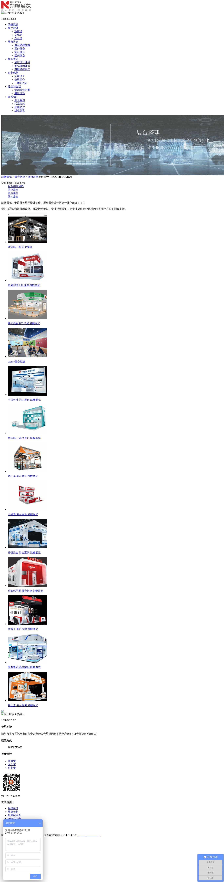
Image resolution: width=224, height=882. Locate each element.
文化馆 (18, 34)
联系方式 (19, 103)
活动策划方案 (22, 90)
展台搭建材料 (22, 45)
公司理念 (19, 76)
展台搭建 (13, 41)
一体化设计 (21, 83)
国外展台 (19, 48)
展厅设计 (13, 28)
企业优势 (13, 72)
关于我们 (19, 100)
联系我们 (13, 96)
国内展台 (19, 55)
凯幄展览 (13, 24)
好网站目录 (14, 815)
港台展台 (19, 52)
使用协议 (19, 107)
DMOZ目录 (14, 818)
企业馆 (18, 38)
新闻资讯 (13, 59)
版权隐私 (19, 110)
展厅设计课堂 (22, 62)
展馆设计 (13, 808)
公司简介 (19, 79)
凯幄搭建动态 (22, 69)
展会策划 (13, 811)
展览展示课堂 (22, 65)
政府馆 (18, 31)
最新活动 (19, 93)
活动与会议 (14, 86)
